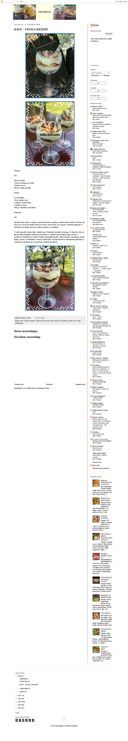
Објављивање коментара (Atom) (38, 388)
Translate (106, 75)
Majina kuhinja (98, 403)
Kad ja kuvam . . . (98, 156)
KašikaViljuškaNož (99, 342)
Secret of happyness (99, 396)
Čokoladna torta (98, 194)
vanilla (95, 299)
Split (94, 158)
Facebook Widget (94, 65)
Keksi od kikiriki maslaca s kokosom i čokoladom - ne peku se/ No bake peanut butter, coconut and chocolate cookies (102, 371)
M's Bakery (96, 315)
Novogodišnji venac (99, 229)
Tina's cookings (98, 113)
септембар (24, 688)
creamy (38, 321)
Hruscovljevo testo (98, 434)
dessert (42, 321)
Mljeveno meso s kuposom (101, 294)
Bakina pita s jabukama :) (101, 360)
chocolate (26, 321)
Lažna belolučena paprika (101, 278)
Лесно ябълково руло (100, 108)
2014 (20, 705)
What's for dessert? (99, 185)
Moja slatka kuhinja (99, 453)
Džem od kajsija (98, 144)
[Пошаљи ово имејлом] (36, 318)
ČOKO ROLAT (25, 681)
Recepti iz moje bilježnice (101, 283)
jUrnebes (95, 265)
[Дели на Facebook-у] (42, 318)
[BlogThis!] (38, 318)
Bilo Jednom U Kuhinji (100, 358)
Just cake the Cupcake (100, 306)
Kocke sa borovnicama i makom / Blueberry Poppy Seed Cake (101, 335)
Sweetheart (96, 365)
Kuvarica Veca (97, 199)
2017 (20, 695)
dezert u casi (58, 321)
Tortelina (95, 432)
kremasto (65, 321)
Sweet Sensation (98, 446)
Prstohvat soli (97, 235)
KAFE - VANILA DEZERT (29, 684)
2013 (20, 708)
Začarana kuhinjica (99, 276)
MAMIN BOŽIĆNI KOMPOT (102, 441)
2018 (20, 676)
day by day (96, 465)
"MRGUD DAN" (98, 398)
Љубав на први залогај (100, 172)
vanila (78, 321)
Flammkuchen (97, 260)
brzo (21, 321)
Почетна (49, 384)
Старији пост (80, 384)
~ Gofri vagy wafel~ (99, 301)
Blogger (74, 726)
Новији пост (19, 384)
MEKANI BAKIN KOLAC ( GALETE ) (106, 482)
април (22, 691)
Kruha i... (96, 251)
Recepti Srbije (97, 351)
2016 (20, 699)
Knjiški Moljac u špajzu (100, 258)
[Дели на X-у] (40, 318)
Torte (94, 412)
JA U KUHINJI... (98, 122)
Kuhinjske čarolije (98, 219)
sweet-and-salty (97, 331)
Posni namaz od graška (100, 151)
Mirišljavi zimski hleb (99, 382)
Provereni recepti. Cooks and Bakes (101, 141)
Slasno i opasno (98, 380)
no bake (70, 321)
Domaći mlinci (97, 252)
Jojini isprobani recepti (100, 410)
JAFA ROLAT (105, 613)
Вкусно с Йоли (98, 106)
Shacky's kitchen (98, 417)
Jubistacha (96, 192)
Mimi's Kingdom (98, 387)
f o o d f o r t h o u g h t (100, 439)
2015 (20, 702)
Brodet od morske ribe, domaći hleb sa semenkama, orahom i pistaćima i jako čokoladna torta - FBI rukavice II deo (102, 423)
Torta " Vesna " (97, 317)
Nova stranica (97, 187)
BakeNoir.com (97, 448)
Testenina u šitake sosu (100, 245)
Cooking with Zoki (99, 149)
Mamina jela (97, 163)
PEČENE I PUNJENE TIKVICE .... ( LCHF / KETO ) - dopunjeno (102, 269)
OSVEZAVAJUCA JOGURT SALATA (106, 579)
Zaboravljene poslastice (100, 322)
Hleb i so (95, 244)
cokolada (32, 321)
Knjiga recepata (98, 292)
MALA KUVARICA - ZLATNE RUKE (100, 209)
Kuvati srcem (97, 462)
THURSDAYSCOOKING (101, 468)
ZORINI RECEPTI (99, 131)
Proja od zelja (97, 353)
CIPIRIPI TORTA (98, 405)
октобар (23, 679)
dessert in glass (49, 321)
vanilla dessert (19, 323)
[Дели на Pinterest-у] (44, 318)
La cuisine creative (99, 228)
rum (75, 321)
